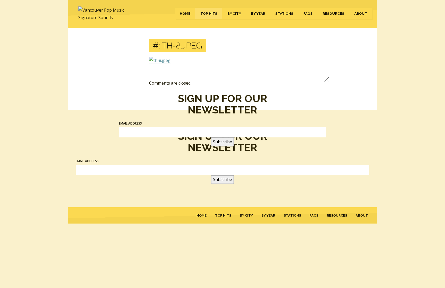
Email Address (130, 123)
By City (234, 13)
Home (185, 13)
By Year (258, 13)
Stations (284, 13)
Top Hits (208, 13)
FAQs (308, 13)
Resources (333, 13)
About (360, 13)
